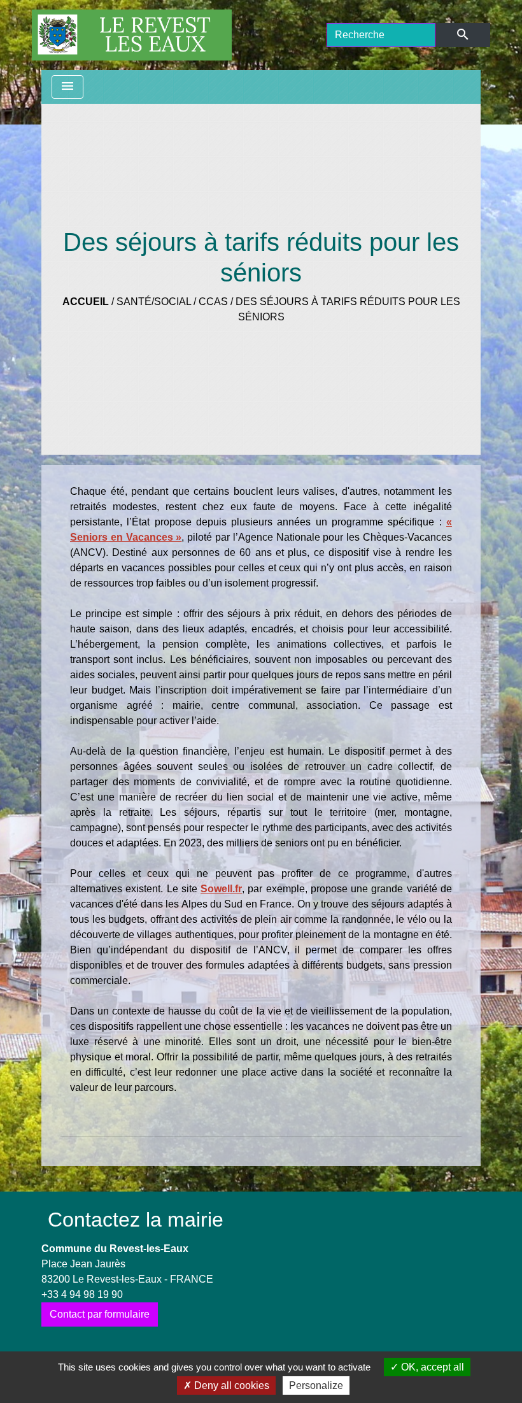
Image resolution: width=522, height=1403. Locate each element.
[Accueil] (132, 35)
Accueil (85, 301)
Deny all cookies (230, 1385)
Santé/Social (153, 301)
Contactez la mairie (135, 1219)
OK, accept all (431, 1367)
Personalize (316, 1385)
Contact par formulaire (100, 1314)
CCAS (213, 301)
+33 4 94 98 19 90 (82, 1294)
